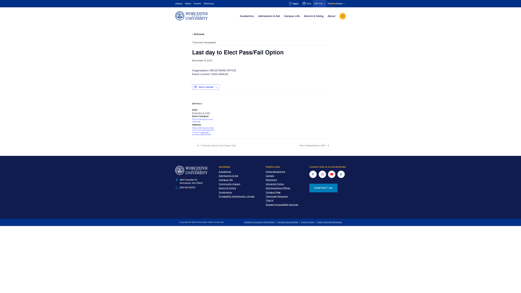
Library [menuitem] (178, 3)
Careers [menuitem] (270, 176)
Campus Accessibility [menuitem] (287, 222)
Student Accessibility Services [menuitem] (282, 204)
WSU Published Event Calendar (202, 120)
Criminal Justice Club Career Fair (218, 145)
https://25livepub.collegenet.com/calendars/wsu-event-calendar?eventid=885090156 (203, 131)
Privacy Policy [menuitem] (307, 222)
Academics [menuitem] (247, 16)
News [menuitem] (188, 3)
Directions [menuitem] (271, 180)
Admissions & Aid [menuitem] (269, 16)
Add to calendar (206, 87)
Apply (295, 3)
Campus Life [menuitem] (292, 16)
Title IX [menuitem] (269, 200)
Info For (318, 3)
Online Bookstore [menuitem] (275, 172)
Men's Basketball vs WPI (312, 145)
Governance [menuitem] (225, 192)
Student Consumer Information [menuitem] (259, 222)
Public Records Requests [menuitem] (329, 222)
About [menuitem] (331, 16)
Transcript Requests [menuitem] (277, 196)
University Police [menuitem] (275, 184)
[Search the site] (342, 16)
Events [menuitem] (197, 3)
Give (308, 3)
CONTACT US (323, 188)
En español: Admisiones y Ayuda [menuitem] (236, 196)
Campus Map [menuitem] (273, 192)
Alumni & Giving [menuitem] (314, 16)
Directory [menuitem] (209, 3)
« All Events (198, 34)
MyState (335, 3)
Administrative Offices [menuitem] (278, 188)
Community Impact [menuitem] (229, 184)
